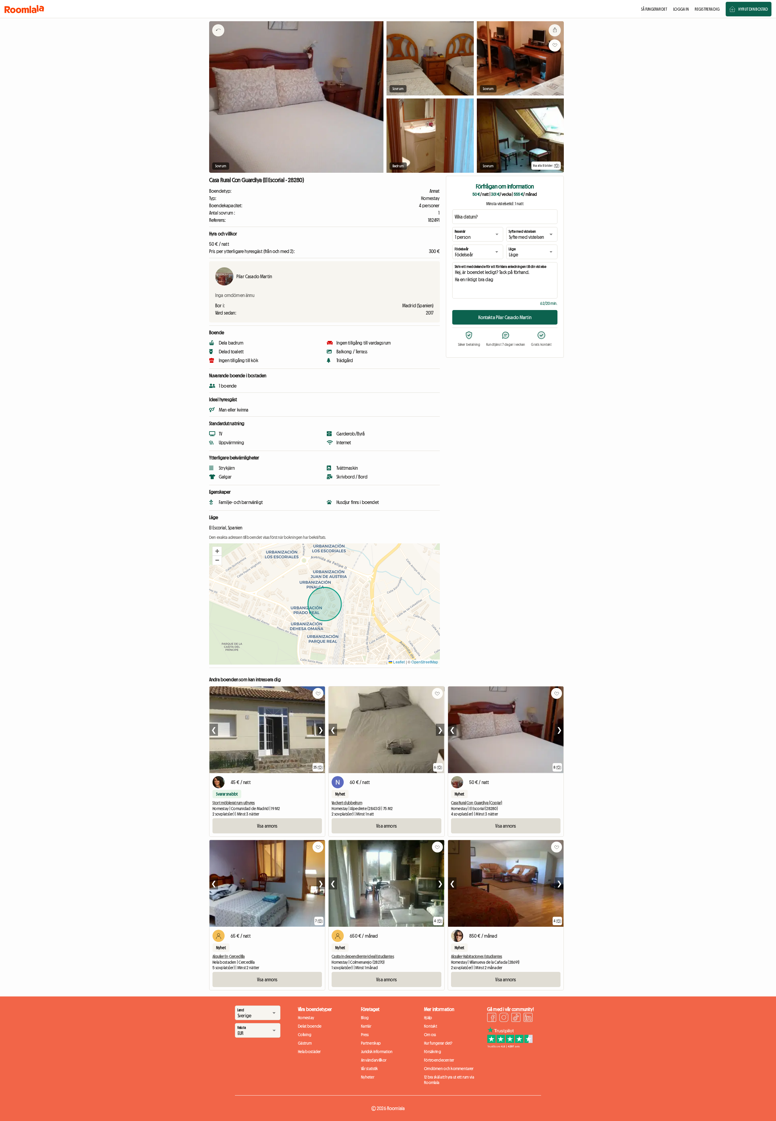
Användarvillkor (373, 1060)
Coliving (304, 1035)
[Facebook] (491, 1018)
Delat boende (309, 1026)
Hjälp (428, 1018)
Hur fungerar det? (438, 1043)
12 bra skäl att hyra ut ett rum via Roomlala (449, 1080)
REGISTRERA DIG (707, 9)
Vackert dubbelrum (347, 803)
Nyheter (367, 1077)
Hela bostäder (309, 1051)
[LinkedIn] (528, 1018)
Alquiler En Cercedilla (228, 956)
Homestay (306, 1018)
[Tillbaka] (218, 38)
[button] (217, 551)
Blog (365, 1018)
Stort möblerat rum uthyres (233, 803)
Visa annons (267, 825)
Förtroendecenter (439, 1060)
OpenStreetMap (424, 661)
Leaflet (398, 661)
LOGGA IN (681, 9)
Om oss (430, 1035)
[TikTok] (515, 1018)
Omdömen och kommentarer (448, 1068)
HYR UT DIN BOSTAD (753, 9)
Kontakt (430, 1026)
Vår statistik (369, 1068)
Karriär (366, 1026)
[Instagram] (503, 1018)
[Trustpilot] (510, 1046)
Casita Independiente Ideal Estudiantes (363, 956)
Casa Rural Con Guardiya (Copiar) (476, 803)
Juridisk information (377, 1051)
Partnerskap (371, 1043)
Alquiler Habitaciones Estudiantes (476, 956)
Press (365, 1035)
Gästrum (305, 1043)
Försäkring (432, 1051)
